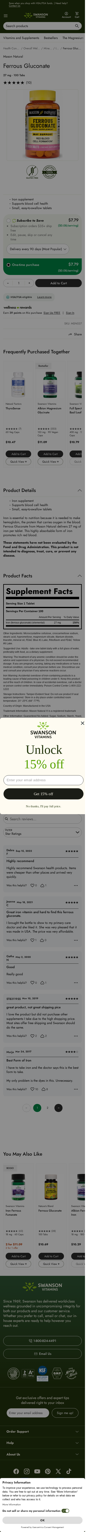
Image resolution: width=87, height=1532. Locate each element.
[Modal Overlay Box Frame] (43, 766)
